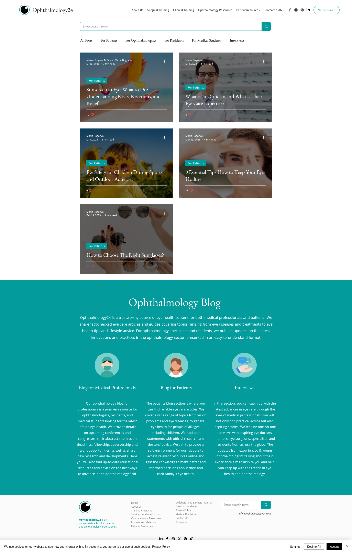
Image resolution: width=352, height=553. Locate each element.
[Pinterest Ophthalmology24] (185, 539)
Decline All (314, 546)
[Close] (347, 546)
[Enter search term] (266, 26)
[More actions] (166, 61)
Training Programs (141, 510)
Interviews (237, 40)
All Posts (86, 40)
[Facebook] (290, 10)
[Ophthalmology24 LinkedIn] (308, 10)
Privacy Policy (161, 546)
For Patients (109, 40)
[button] (215, 10)
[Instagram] (296, 10)
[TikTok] (191, 539)
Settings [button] (295, 546)
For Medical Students (207, 40)
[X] (179, 539)
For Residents (174, 40)
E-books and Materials (143, 522)
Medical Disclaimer (186, 514)
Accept (334, 546)
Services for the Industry (145, 514)
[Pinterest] (302, 10)
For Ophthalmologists (140, 40)
